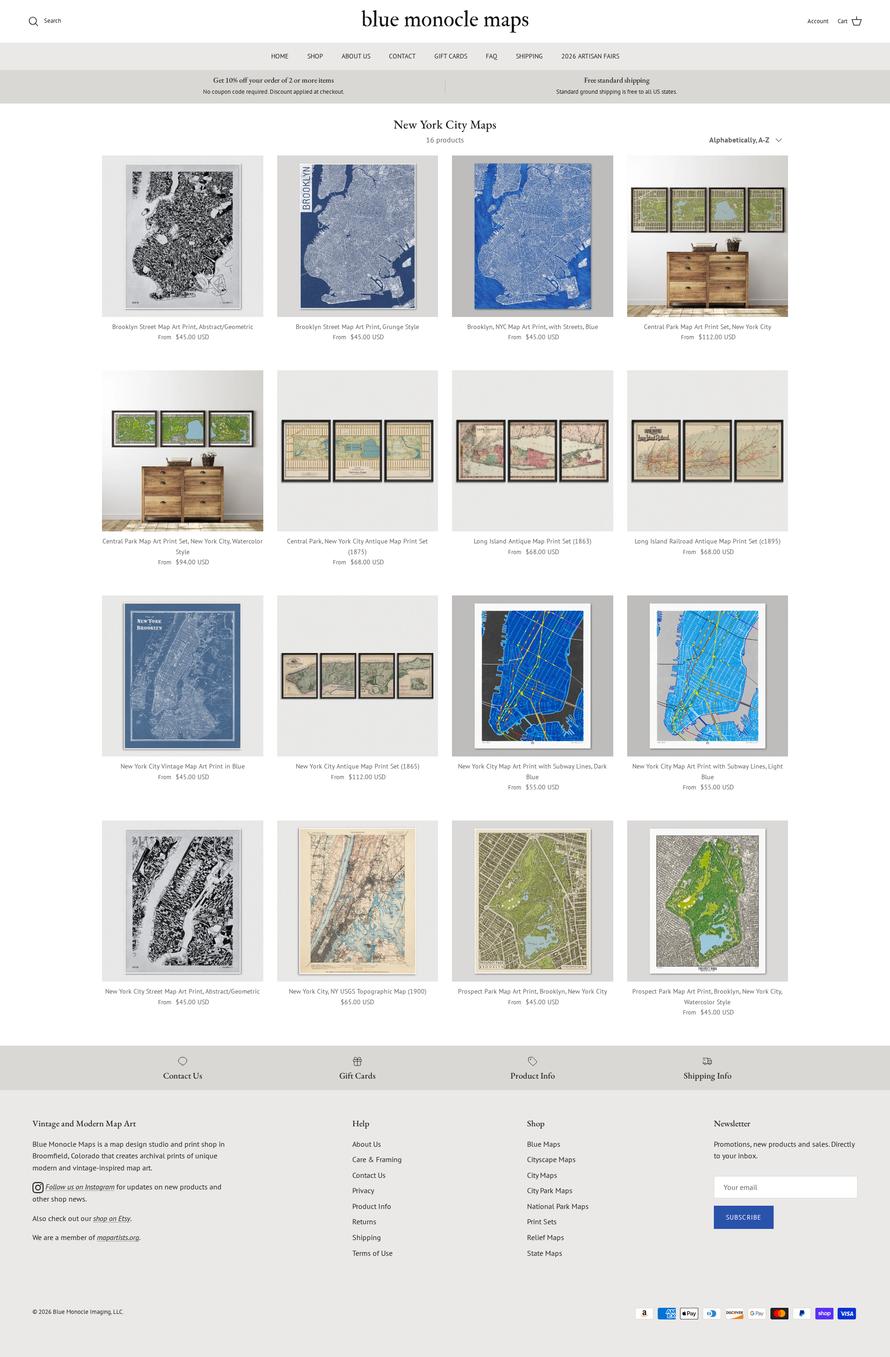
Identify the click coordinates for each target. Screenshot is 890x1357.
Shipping (366, 1237)
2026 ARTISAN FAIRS (590, 56)
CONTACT (402, 56)
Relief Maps (545, 1237)
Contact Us (369, 1175)
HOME (280, 56)
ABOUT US (356, 56)
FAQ (491, 56)
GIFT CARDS (450, 56)
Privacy (363, 1190)
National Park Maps (558, 1206)
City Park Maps (549, 1190)
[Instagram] (38, 1186)
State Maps (544, 1253)
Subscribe (744, 1217)
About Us (366, 1144)
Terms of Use (372, 1253)
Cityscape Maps (551, 1159)
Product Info (371, 1206)
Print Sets (542, 1221)
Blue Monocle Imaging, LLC (87, 1312)
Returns (364, 1221)
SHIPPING (529, 56)
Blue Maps (543, 1144)
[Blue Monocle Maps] (445, 21)
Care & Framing (377, 1159)
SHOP (315, 56)
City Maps (542, 1175)
